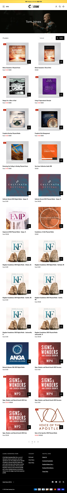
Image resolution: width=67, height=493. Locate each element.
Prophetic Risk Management (42, 133)
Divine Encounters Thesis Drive (43, 68)
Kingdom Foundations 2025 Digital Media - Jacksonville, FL (17, 333)
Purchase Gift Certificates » (48, 468)
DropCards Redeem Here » (47, 464)
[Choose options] (29, 62)
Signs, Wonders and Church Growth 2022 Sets (15, 400)
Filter (61, 38)
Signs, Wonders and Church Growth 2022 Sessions (48, 367)
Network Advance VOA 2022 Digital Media (14, 367)
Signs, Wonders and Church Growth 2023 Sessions (48, 400)
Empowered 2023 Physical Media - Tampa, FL (14, 232)
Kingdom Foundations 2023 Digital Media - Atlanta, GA (17, 265)
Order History (31, 460)
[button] (63, 6)
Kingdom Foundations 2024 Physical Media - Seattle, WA (49, 299)
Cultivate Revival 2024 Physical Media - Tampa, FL (48, 199)
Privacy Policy (45, 471)
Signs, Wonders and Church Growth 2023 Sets (15, 433)
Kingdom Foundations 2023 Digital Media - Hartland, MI (49, 265)
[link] (29, 442)
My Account (31, 457)
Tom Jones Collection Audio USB (43, 166)
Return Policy (31, 463)
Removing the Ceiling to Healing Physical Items (15, 166)
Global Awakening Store (10, 489)
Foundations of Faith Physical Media (44, 232)
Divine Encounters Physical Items (11, 68)
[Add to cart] (61, 62)
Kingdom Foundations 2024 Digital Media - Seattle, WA (17, 298)
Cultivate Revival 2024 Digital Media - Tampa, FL (15, 199)
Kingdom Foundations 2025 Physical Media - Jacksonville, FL (46, 333)
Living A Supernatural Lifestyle (43, 100)
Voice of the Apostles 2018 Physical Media (46, 433)
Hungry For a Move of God (9, 100)
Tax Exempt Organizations (47, 461)
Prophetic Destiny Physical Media (11, 133)
